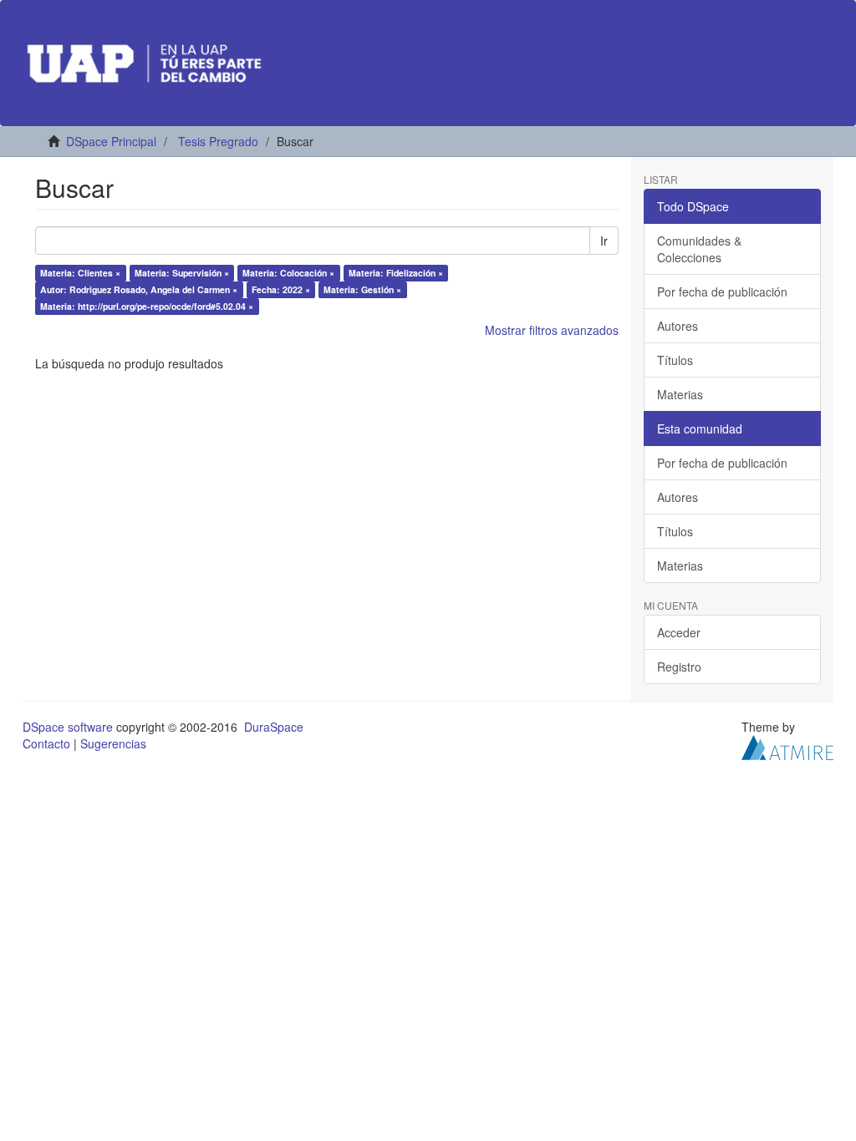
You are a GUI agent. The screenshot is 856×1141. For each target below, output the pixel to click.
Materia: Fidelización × (396, 272)
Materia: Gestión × (362, 289)
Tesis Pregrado (218, 141)
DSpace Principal (111, 141)
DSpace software (68, 726)
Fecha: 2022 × (281, 289)
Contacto (46, 743)
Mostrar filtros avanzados (552, 330)
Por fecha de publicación (722, 291)
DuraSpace (273, 726)
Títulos (675, 360)
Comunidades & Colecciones (699, 249)
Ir (604, 240)
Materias (680, 394)
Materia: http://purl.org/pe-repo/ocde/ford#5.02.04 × (146, 306)
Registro (679, 666)
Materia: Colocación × (288, 272)
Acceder (679, 632)
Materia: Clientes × (80, 272)
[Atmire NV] (787, 746)
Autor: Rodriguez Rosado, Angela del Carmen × (138, 289)
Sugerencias (113, 743)
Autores (677, 325)
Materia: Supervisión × (182, 272)
